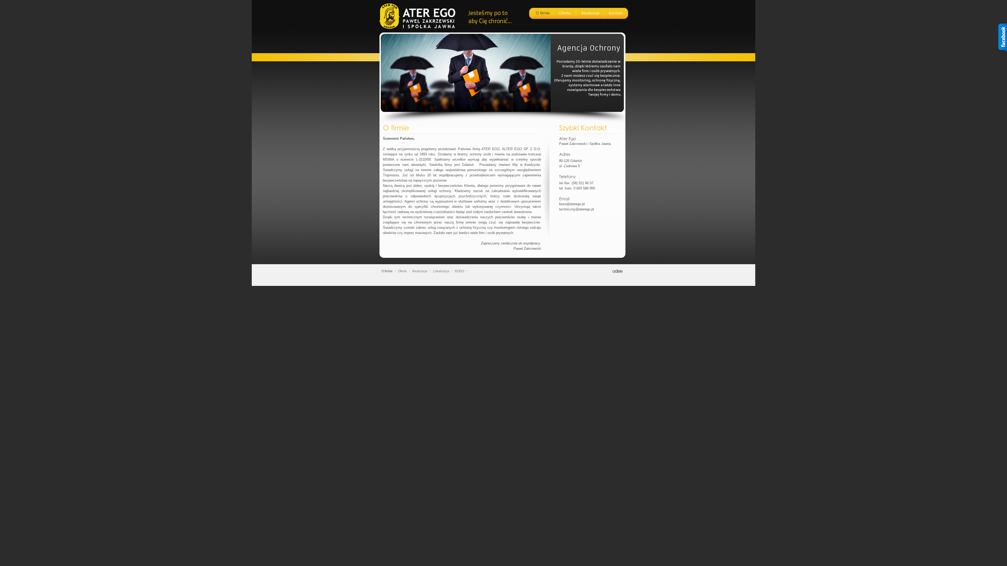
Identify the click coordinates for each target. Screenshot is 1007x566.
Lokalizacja (441, 271)
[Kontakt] (616, 13)
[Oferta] (565, 13)
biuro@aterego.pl (572, 204)
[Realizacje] (590, 13)
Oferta (402, 271)
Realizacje (419, 271)
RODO (459, 271)
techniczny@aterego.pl (576, 209)
